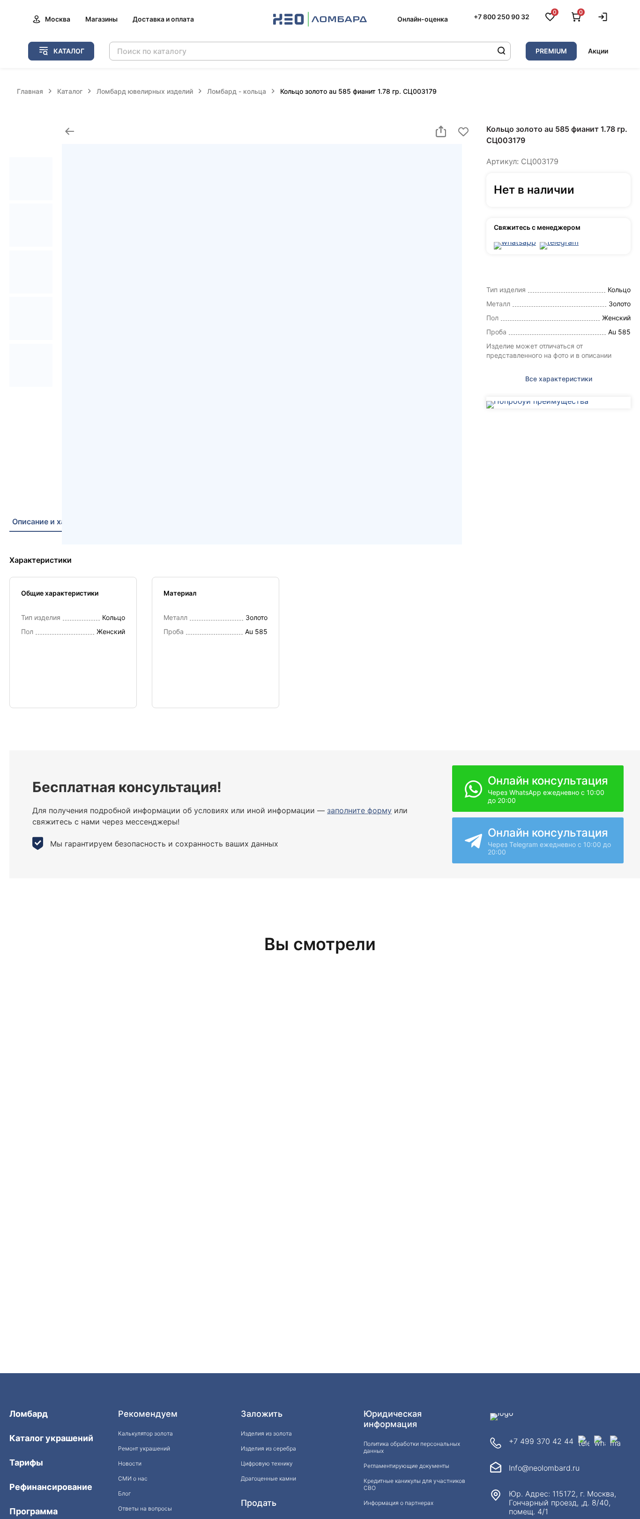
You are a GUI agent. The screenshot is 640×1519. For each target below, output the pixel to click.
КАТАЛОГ (68, 51)
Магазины (101, 19)
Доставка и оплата (163, 19)
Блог (124, 1493)
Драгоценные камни (268, 1478)
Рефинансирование (50, 1487)
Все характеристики (558, 379)
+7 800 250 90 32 (501, 17)
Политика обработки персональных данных (412, 1447)
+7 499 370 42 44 (541, 1441)
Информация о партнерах (398, 1502)
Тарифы (26, 1462)
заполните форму (359, 810)
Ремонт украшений (144, 1448)
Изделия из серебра (268, 1448)
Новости (129, 1463)
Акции (598, 51)
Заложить (262, 1414)
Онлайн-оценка (422, 19)
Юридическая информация (393, 1419)
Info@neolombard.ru (544, 1468)
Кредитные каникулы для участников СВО (414, 1484)
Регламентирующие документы (406, 1465)
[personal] (602, 17)
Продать (258, 1503)
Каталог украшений (51, 1438)
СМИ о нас (133, 1478)
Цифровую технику (267, 1463)
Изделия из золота (266, 1433)
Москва (57, 19)
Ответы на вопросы (145, 1508)
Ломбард (28, 1414)
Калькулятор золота (145, 1433)
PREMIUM (551, 51)
